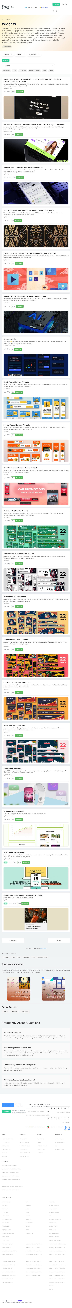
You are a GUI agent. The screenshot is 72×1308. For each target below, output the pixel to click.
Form (14, 70)
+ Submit (5, 60)
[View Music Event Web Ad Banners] (36, 614)
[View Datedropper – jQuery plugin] (36, 870)
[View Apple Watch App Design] (36, 786)
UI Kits (6, 1011)
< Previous (13, 940)
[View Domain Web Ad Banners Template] (36, 443)
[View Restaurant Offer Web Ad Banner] (36, 657)
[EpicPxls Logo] (8, 7)
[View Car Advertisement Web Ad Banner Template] (36, 485)
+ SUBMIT (6, 1111)
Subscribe (43, 948)
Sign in (65, 4)
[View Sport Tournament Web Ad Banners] (36, 700)
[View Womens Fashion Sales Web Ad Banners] (36, 571)
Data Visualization (34, 70)
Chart (51, 70)
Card (44, 70)
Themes (14, 1011)
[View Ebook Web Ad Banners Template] (36, 400)
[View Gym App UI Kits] (36, 357)
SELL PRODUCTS (8, 1105)
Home (3, 20)
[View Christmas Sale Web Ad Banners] (36, 528)
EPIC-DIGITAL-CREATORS (34, 1127)
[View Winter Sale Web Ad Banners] (36, 743)
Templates (24, 1011)
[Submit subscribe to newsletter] (48, 1111)
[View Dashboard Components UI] (36, 828)
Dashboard (6, 70)
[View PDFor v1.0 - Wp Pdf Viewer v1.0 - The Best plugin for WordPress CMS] (36, 271)
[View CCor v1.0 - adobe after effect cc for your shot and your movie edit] (36, 228)
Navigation (23, 70)
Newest (20, 54)
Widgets (8, 54)
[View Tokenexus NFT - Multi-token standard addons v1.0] (36, 185)
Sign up (54, 11)
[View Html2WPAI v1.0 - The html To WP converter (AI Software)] (36, 314)
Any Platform (34, 54)
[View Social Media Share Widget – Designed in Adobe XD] (36, 912)
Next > (59, 940)
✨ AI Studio (43, 7)
